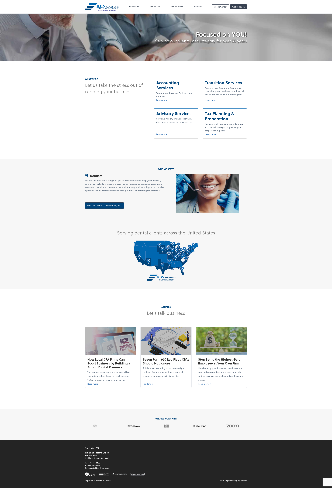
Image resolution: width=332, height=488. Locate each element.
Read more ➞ (110, 383)
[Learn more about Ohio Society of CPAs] (103, 474)
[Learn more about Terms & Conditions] (137, 474)
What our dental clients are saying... (104, 205)
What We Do (134, 6)
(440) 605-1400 (94, 462)
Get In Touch (238, 6)
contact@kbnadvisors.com (98, 468)
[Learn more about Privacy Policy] (119, 474)
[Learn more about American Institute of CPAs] (90, 474)
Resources (198, 6)
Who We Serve (177, 6)
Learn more (174, 99)
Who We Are (155, 6)
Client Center (220, 6)
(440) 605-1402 (94, 465)
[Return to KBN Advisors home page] (102, 6)
